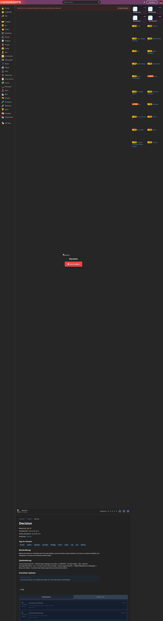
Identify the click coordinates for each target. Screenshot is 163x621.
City (72, 545)
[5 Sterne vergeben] (116, 511)
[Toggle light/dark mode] (144, 2)
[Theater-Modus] (128, 511)
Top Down (45, 545)
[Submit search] (99, 2)
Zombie (29, 545)
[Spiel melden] (123, 511)
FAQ (22, 589)
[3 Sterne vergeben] (112, 511)
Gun (77, 545)
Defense (83, 545)
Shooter (29, 519)
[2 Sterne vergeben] (110, 511)
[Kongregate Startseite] (10, 2)
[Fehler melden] (119, 511)
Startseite (21, 519)
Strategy (53, 545)
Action (66, 545)
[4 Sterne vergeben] (114, 511)
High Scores (101, 597)
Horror (60, 545)
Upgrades (37, 545)
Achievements (46, 597)
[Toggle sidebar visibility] (15, 7)
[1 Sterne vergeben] (108, 511)
